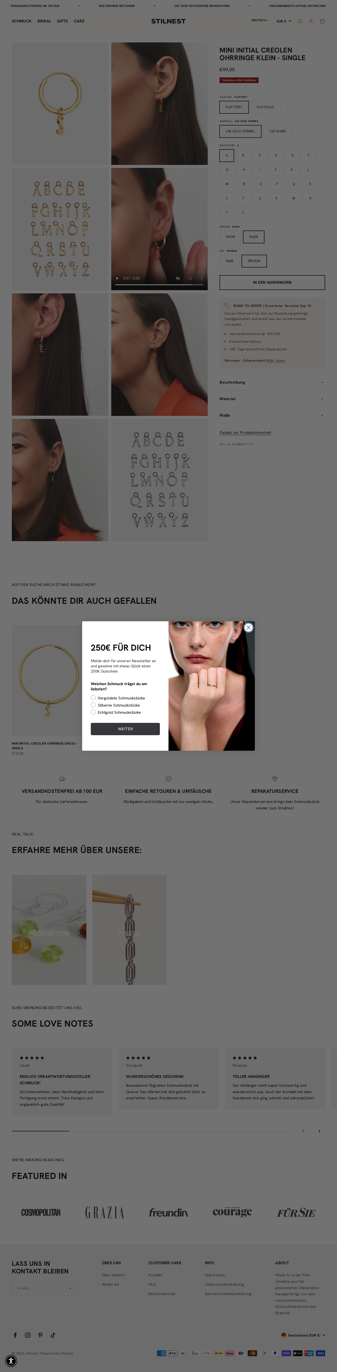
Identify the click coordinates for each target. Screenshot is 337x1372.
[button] (11, 1361)
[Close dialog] (248, 627)
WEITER (125, 728)
